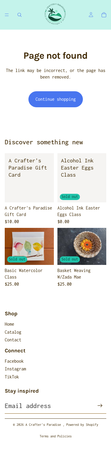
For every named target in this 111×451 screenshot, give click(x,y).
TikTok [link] (12, 376)
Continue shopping (56, 99)
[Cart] (103, 14)
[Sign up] (100, 405)
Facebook (14, 361)
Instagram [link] (15, 368)
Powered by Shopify (82, 424)
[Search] (19, 14)
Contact (13, 339)
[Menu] (7, 15)
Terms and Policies (56, 436)
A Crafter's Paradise (44, 424)
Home (9, 324)
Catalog (13, 332)
